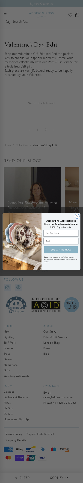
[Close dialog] (77, 216)
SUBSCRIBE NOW (61, 249)
